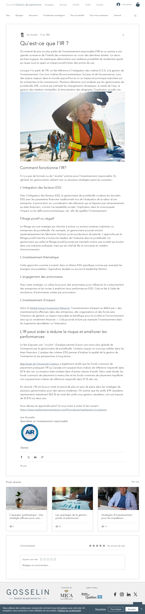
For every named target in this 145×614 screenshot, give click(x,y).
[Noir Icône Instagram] (121, 594)
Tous (8, 15)
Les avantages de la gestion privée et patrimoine (71, 516)
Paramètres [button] (100, 609)
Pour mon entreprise (99, 15)
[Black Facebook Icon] (115, 594)
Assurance (33, 15)
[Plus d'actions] (123, 35)
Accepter (132, 609)
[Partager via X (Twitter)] (28, 457)
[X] (135, 594)
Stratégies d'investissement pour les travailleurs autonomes (116, 516)
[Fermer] (141, 609)
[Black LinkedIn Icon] (128, 594)
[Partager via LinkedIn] (35, 457)
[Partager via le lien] (42, 457)
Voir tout (135, 481)
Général (117, 15)
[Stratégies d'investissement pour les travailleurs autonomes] (118, 498)
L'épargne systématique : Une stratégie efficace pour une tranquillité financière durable (26, 516)
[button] (64, 5)
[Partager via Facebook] (21, 457)
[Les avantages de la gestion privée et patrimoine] (72, 498)
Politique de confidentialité (69, 610)
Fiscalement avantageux (54, 15)
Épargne (19, 15)
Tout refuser (115, 609)
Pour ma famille (77, 15)
